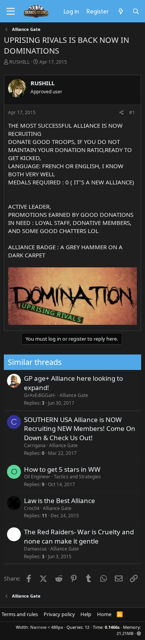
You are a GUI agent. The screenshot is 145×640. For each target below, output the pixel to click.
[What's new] (120, 11)
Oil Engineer (37, 476)
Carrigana (35, 445)
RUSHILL (19, 61)
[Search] (135, 11)
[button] (139, 633)
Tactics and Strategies (77, 476)
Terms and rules (20, 614)
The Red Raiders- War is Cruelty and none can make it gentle (79, 536)
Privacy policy (59, 614)
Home (104, 614)
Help (85, 614)
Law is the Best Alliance (59, 500)
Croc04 (31, 508)
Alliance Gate (74, 395)
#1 (132, 112)
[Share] (121, 112)
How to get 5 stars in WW (62, 469)
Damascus (35, 548)
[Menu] (11, 11)
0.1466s (112, 627)
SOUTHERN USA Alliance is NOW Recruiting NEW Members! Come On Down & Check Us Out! (79, 428)
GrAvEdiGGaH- (40, 395)
